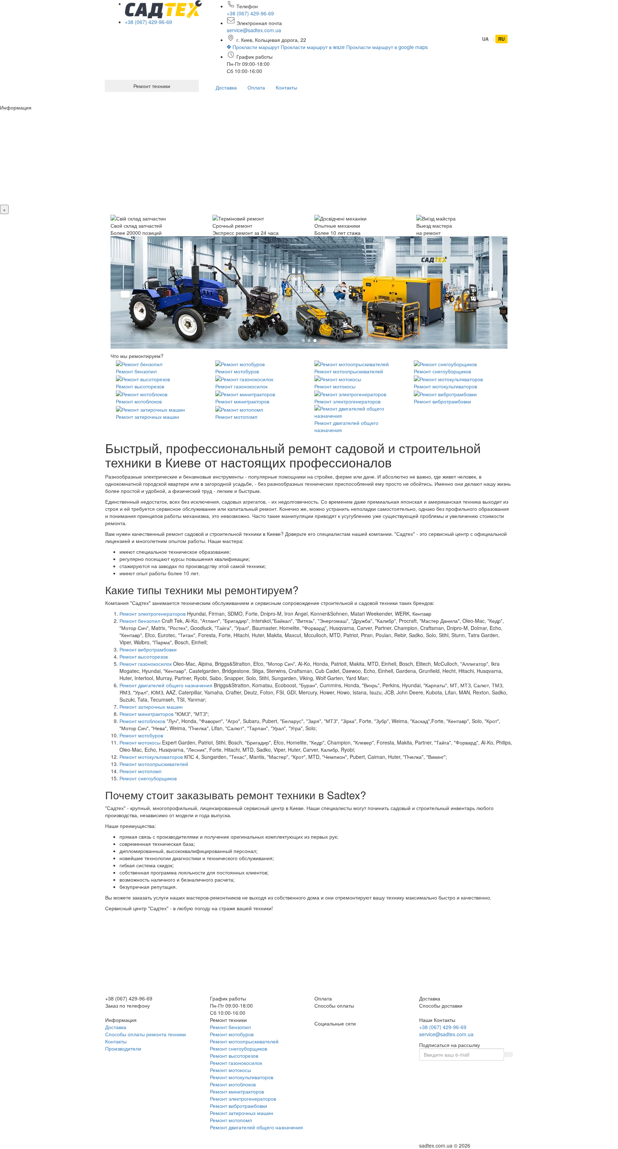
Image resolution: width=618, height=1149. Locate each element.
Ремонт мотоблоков (139, 401)
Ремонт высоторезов (140, 386)
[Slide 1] (303, 340)
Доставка (226, 87)
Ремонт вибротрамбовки (442, 401)
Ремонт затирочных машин (147, 416)
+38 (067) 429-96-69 (148, 21)
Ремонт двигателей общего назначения (165, 685)
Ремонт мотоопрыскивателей (348, 371)
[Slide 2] (309, 340)
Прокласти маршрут (256, 46)
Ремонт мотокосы (334, 386)
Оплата (256, 87)
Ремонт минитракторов (242, 401)
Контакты (286, 87)
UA (485, 38)
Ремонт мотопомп (236, 416)
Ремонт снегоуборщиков (442, 371)
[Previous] (125, 294)
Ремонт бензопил (136, 371)
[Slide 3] (315, 340)
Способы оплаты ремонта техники (145, 1034)
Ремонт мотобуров (237, 371)
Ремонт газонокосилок (241, 386)
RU (501, 38)
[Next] (492, 294)
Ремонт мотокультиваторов (445, 386)
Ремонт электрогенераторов (347, 401)
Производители (123, 1048)
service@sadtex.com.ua (254, 30)
